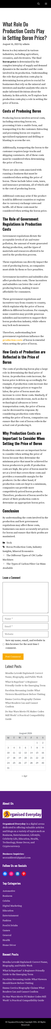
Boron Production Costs (19, 546)
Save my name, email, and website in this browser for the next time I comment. (25, 644)
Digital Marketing (12, 905)
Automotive (9, 891)
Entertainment (10, 915)
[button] (38, 4)
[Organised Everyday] (8, 4)
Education (8, 910)
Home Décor (9, 945)
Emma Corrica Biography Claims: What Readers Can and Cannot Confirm (23, 703)
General (7, 935)
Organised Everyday (14, 823)
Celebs (6, 900)
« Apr (24, 775)
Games (6, 930)
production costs (12, 340)
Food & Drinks (10, 925)
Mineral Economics (22, 551)
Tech (9, 542)
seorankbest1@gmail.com (17, 857)
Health (6, 940)
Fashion (7, 920)
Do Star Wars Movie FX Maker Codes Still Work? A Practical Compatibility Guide (24, 715)
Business (7, 895)
